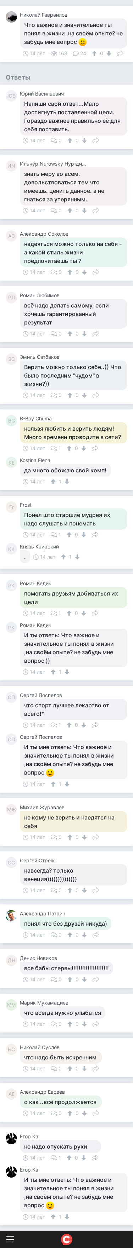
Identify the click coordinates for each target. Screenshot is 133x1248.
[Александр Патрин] (13, 915)
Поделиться (120, 52)
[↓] (108, 53)
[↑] (95, 53)
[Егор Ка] (13, 1138)
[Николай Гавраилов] (13, 17)
